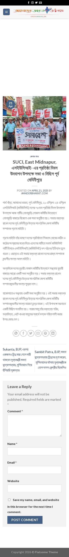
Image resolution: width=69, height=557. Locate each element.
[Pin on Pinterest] (45, 333)
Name (12, 443)
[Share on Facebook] (23, 333)
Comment (15, 411)
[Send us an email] (40, 2)
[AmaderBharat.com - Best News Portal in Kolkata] (38, 12)
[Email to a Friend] (38, 333)
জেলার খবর (34, 156)
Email (12, 462)
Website (13, 481)
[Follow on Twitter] (36, 2)
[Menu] (6, 12)
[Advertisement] (34, 54)
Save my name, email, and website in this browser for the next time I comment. (33, 505)
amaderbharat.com (34, 193)
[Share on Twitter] (30, 333)
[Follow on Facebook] (28, 2)
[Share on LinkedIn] (52, 333)
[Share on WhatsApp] (16, 333)
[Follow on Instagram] (32, 2)
